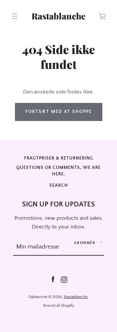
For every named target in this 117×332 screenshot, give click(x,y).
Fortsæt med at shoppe (58, 111)
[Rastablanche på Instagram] (64, 279)
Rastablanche (58, 16)
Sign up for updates (58, 204)
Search (58, 185)
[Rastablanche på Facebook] (53, 279)
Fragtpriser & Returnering (58, 158)
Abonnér (85, 243)
